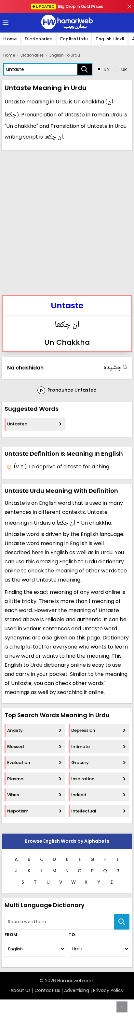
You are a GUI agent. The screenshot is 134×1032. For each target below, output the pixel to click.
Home (10, 38)
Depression (83, 730)
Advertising (76, 990)
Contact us (47, 990)
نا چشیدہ (115, 367)
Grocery (80, 762)
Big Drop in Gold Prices (69, 6)
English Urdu (74, 38)
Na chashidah (25, 367)
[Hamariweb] (67, 23)
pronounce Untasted (71, 390)
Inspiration (82, 779)
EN (106, 69)
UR (123, 69)
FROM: (11, 934)
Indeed (78, 795)
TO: (72, 934)
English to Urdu (64, 55)
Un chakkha (67, 342)
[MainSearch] (121, 922)
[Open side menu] (4, 23)
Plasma (15, 779)
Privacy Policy (108, 990)
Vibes (13, 795)
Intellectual (83, 811)
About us (20, 990)
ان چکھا (67, 325)
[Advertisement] (67, 222)
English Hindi (110, 38)
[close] (129, 6)
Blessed (15, 747)
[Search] (84, 69)
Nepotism (17, 811)
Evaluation (18, 762)
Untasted (17, 424)
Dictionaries (38, 38)
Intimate (80, 747)
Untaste (67, 305)
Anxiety (15, 730)
